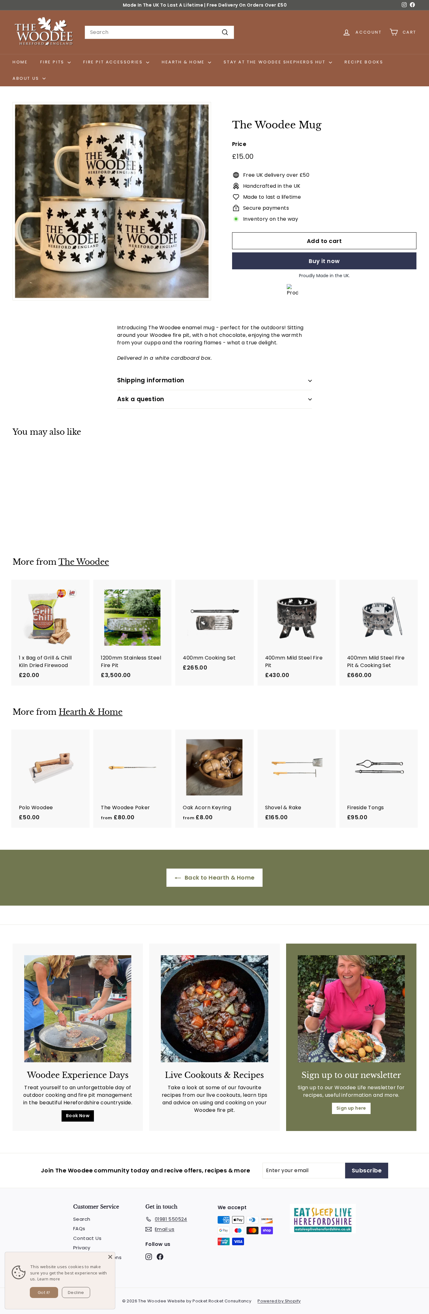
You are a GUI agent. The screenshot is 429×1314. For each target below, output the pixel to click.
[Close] (110, 1257)
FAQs (79, 1228)
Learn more (48, 1279)
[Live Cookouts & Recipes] (214, 1008)
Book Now (78, 1115)
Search (81, 1219)
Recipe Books (364, 62)
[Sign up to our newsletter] (351, 1008)
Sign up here (351, 1108)
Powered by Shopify (279, 1301)
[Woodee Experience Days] (77, 1008)
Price (239, 144)
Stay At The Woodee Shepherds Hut (275, 62)
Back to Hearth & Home (219, 877)
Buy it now (324, 261)
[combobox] (159, 32)
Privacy (81, 1247)
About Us (27, 78)
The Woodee (83, 562)
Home (20, 62)
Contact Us (87, 1238)
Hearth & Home (184, 62)
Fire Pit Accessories (113, 62)
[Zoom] (112, 201)
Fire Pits (53, 62)
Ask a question (140, 399)
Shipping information (150, 380)
